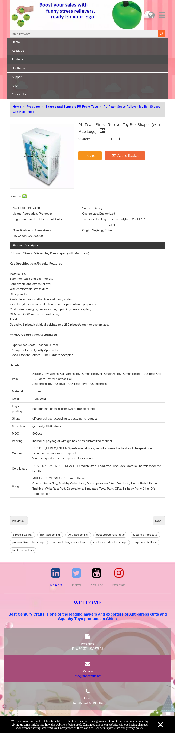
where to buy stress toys (69, 542)
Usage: (17, 213)
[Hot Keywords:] (161, 33)
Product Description (26, 245)
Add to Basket (128, 155)
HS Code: (19, 235)
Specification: (22, 230)
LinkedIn (56, 585)
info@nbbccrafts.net (87, 676)
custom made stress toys (110, 542)
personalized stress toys (28, 542)
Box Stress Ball (50, 534)
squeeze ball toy (146, 542)
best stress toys (23, 550)
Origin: (86, 230)
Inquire (90, 155)
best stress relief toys (110, 534)
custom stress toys (145, 534)
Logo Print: (20, 219)
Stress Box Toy (22, 534)
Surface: (87, 208)
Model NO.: (20, 208)
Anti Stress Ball (78, 534)
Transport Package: (95, 219)
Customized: (90, 213)
